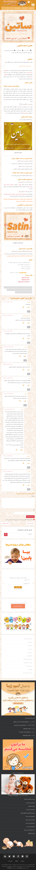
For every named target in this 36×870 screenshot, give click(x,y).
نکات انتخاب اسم (28, 639)
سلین (31, 186)
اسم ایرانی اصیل (10, 50)
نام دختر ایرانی (22, 52)
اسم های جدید (28, 666)
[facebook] (18, 856)
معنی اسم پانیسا (25, 279)
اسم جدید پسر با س (30, 823)
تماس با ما (10, 861)
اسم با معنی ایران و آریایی (20, 725)
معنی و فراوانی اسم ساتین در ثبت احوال (24, 292)
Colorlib (19, 868)
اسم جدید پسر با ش (30, 820)
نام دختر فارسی (15, 52)
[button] (3, 583)
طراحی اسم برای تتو (27, 673)
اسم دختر (24, 8)
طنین (20, 184)
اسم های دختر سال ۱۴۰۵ (24, 732)
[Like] (28, 307)
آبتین (10, 194)
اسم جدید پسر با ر (30, 826)
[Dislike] (23, 307)
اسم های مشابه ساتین (8, 287)
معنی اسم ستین (25, 277)
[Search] (6, 534)
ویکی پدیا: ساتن (25, 266)
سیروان (13, 194)
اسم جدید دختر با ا (30, 803)
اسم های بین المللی (27, 659)
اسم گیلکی (29, 656)
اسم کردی (29, 645)
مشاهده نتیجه (18, 589)
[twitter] (9, 856)
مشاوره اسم (17, 8)
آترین (17, 194)
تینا (26, 583)
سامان (6, 194)
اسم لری (30, 649)
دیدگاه (33, 496)
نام (34, 510)
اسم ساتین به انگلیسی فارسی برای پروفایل (23, 287)
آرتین (20, 194)
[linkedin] (5, 856)
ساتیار (23, 194)
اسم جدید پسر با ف (30, 816)
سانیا (8, 184)
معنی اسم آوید (31, 833)
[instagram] (8, 8)
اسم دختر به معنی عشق (23, 281)
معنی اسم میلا (31, 806)
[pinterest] (14, 856)
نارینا (26, 580)
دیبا (27, 113)
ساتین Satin (29, 289)
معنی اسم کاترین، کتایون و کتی (28, 813)
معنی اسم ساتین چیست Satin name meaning (16, 289)
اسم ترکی (30, 642)
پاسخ (28, 311)
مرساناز (12, 184)
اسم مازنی (29, 652)
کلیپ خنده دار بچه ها (13, 795)
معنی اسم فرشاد (26, 735)
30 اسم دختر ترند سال (29, 830)
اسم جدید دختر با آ (30, 809)
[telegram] (22, 856)
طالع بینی (30, 669)
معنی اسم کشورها (28, 662)
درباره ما (22, 861)
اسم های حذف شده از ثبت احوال (20, 722)
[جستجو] (11, 8)
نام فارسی (19, 50)
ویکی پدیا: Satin (25, 268)
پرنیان (24, 113)
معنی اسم (28, 52)
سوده (28, 186)
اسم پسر (31, 8)
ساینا (5, 184)
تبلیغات (16, 861)
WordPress (9, 868)
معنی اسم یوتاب (26, 728)
